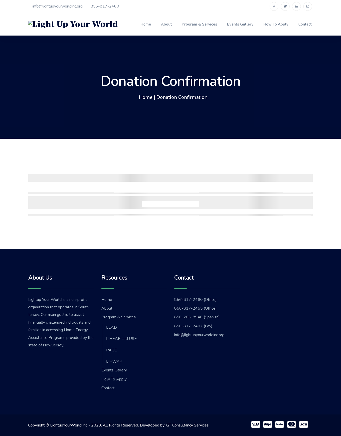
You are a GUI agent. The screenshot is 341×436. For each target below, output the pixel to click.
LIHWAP (114, 361)
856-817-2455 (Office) (195, 308)
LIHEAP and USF (121, 338)
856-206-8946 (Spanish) (197, 317)
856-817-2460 (105, 6)
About (166, 24)
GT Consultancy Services (187, 425)
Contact (305, 24)
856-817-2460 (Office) (195, 299)
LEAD (111, 327)
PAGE (111, 350)
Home (146, 24)
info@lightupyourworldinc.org (57, 6)
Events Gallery (240, 24)
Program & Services (199, 24)
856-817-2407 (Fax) (193, 326)
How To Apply (275, 24)
